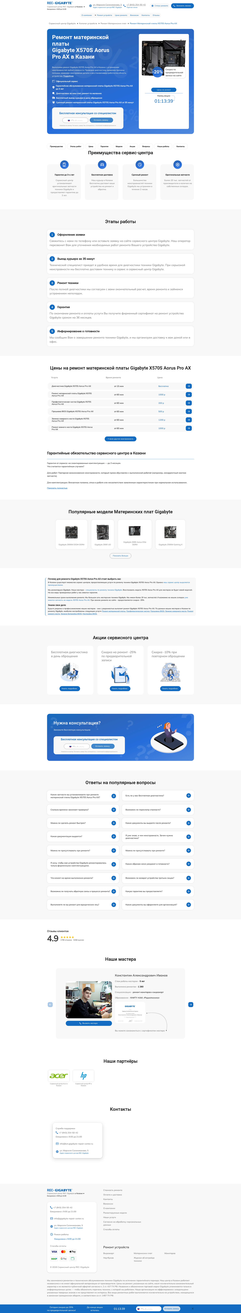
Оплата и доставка (112, 1194)
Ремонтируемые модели (115, 1212)
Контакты (146, 15)
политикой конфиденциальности (106, 125)
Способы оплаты (111, 1229)
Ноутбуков (108, 1258)
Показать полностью (57, 488)
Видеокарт (108, 1253)
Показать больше (120, 556)
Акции (132, 146)
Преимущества (56, 146)
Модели (119, 146)
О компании (87, 15)
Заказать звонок (183, 6)
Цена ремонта (121, 15)
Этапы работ (75, 146)
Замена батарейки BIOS (71, 614)
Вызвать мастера (90, 1023)
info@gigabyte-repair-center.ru (69, 1218)
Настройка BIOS (90, 614)
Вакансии (134, 15)
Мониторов (169, 1253)
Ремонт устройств (104, 15)
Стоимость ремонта (112, 1190)
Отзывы (156, 15)
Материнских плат (143, 1253)
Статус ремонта (161, 6)
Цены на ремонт (164, 90)
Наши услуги (109, 1217)
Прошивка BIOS (157, 611)
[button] (190, 1004)
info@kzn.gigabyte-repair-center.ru (76, 1143)
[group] (59, 1078)
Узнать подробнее (69, 688)
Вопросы (146, 146)
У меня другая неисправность (120, 439)
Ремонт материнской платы (113, 611)
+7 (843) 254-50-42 (136, 4)
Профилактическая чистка (137, 611)
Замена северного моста (175, 611)
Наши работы (163, 146)
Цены (90, 146)
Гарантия (104, 146)
